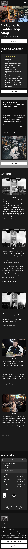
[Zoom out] (4, 496)
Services (4, 527)
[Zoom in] (4, 494)
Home (3, 524)
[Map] (14, 498)
